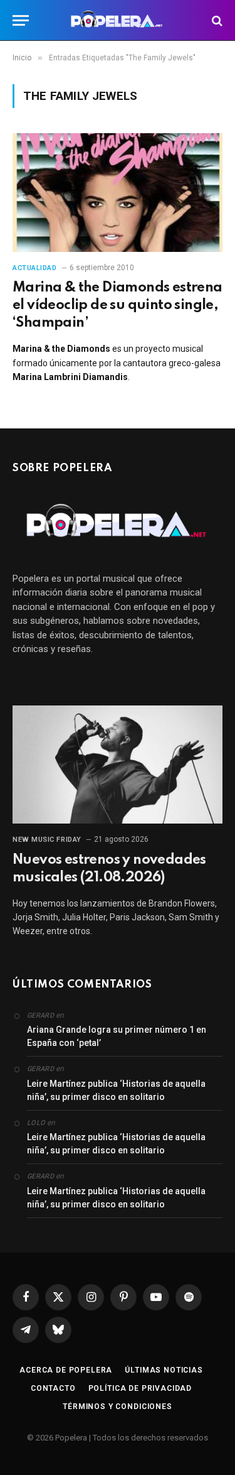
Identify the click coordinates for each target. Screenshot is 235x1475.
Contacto (53, 1388)
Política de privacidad (140, 1388)
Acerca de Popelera (65, 1370)
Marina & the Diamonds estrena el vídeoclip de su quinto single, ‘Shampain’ (117, 305)
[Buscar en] (215, 20)
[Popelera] (117, 20)
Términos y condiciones (117, 1406)
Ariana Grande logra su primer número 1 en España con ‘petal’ (116, 1036)
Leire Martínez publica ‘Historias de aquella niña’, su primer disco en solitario (116, 1090)
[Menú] (21, 20)
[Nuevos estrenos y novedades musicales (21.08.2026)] (117, 764)
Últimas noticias (163, 1370)
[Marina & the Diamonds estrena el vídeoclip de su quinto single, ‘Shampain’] (117, 192)
